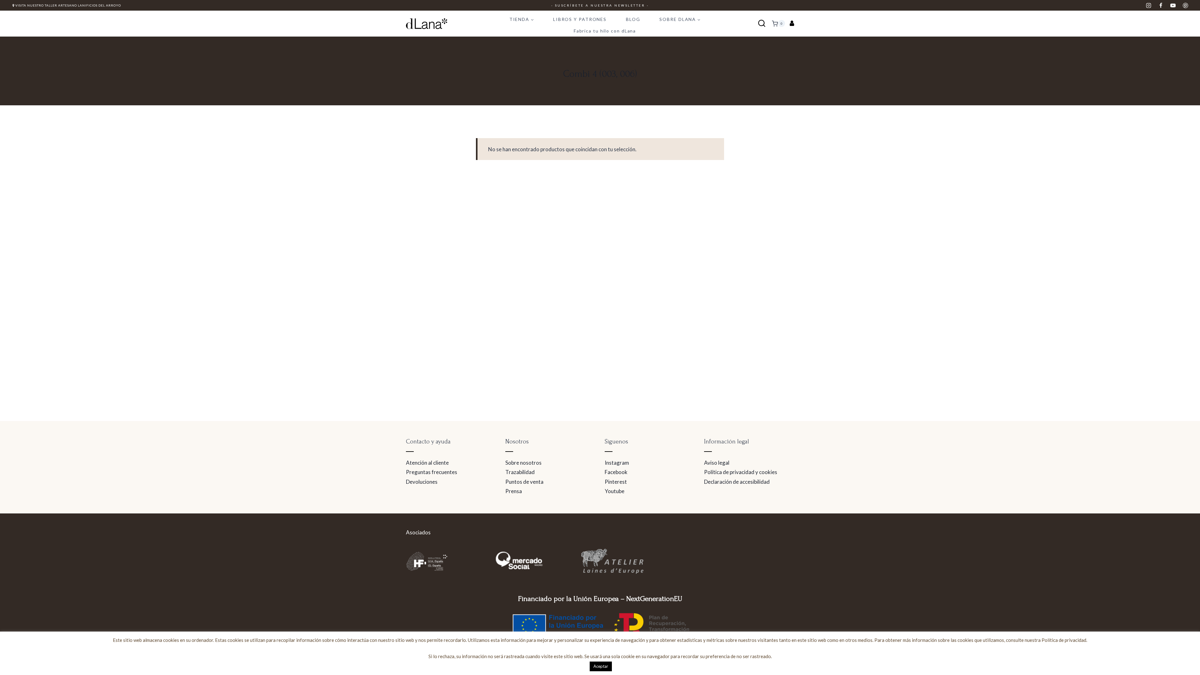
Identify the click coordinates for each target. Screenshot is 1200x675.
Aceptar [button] (600, 666)
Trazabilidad (520, 472)
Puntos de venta (524, 481)
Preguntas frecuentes (431, 472)
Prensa (513, 491)
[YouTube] (1173, 5)
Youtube (614, 491)
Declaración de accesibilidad (737, 481)
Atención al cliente (427, 462)
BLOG (633, 19)
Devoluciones (422, 481)
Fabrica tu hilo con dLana (605, 30)
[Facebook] (1161, 5)
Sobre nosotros (523, 462)
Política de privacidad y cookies (740, 472)
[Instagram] (1148, 5)
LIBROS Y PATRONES (580, 19)
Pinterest (616, 481)
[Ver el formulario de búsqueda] (762, 24)
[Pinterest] (1185, 5)
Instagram (617, 462)
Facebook (616, 472)
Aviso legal (716, 462)
